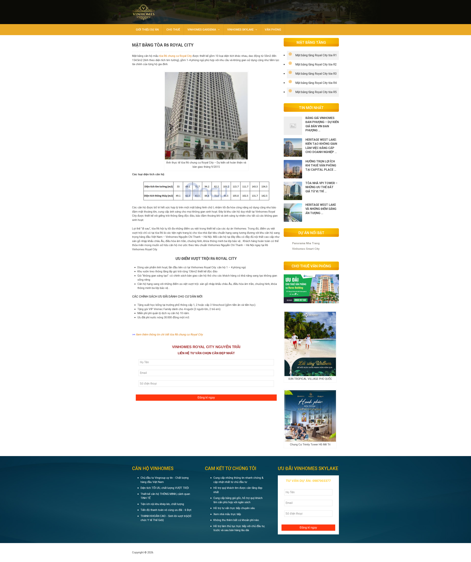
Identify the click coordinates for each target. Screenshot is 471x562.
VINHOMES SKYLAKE (240, 29)
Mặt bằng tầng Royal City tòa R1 (316, 55)
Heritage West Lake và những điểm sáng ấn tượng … (320, 209)
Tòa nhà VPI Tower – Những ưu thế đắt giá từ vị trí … (321, 187)
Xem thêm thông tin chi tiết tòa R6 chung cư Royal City (169, 334)
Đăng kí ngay (206, 397)
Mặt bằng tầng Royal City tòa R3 (316, 73)
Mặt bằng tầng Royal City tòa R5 (316, 92)
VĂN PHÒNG (273, 29)
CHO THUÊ (173, 29)
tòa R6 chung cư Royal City (175, 56)
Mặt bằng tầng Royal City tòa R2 (316, 64)
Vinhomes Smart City (306, 248)
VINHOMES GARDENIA (201, 29)
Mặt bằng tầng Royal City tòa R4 (316, 83)
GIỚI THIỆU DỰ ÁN (147, 29)
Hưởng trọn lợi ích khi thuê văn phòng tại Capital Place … (320, 165)
